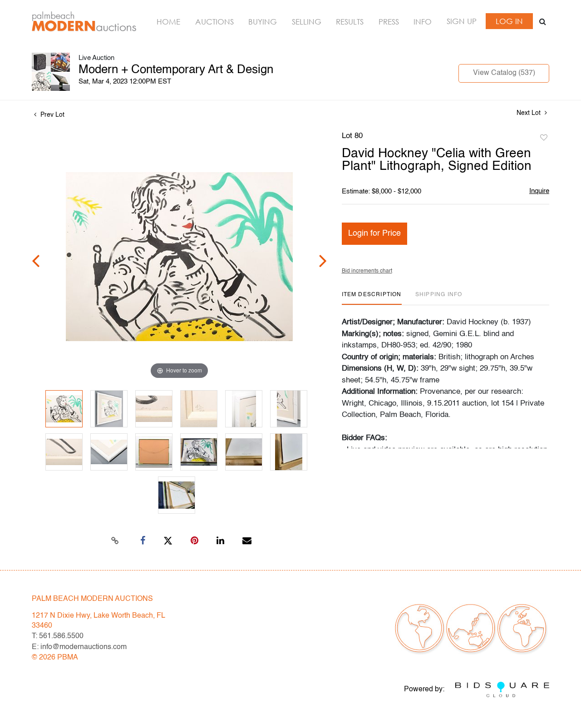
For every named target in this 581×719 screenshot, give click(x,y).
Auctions (214, 21)
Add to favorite (543, 138)
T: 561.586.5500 (58, 636)
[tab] (372, 298)
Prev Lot (51, 115)
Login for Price (374, 233)
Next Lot (529, 113)
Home (168, 21)
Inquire (539, 191)
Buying (262, 21)
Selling (306, 21)
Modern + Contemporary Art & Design (176, 70)
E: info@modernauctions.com (79, 647)
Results (350, 21)
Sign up (462, 21)
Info (423, 21)
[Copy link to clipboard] (115, 541)
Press (389, 21)
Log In (509, 21)
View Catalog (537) (504, 73)
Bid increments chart (367, 271)
